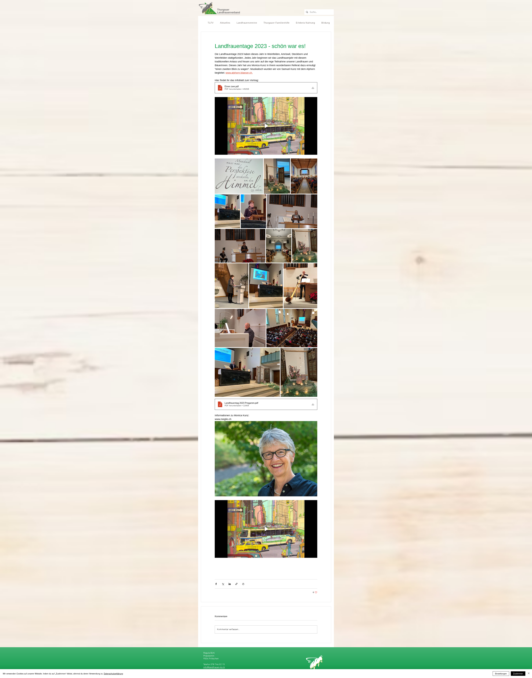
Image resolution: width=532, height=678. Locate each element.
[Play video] (266, 126)
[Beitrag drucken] (243, 584)
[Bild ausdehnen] (239, 176)
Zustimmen (518, 673)
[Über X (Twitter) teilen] (223, 584)
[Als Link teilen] (236, 584)
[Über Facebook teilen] (216, 584)
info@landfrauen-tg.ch (214, 667)
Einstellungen (501, 673)
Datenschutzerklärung (113, 673)
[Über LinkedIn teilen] (229, 584)
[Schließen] (528, 673)
